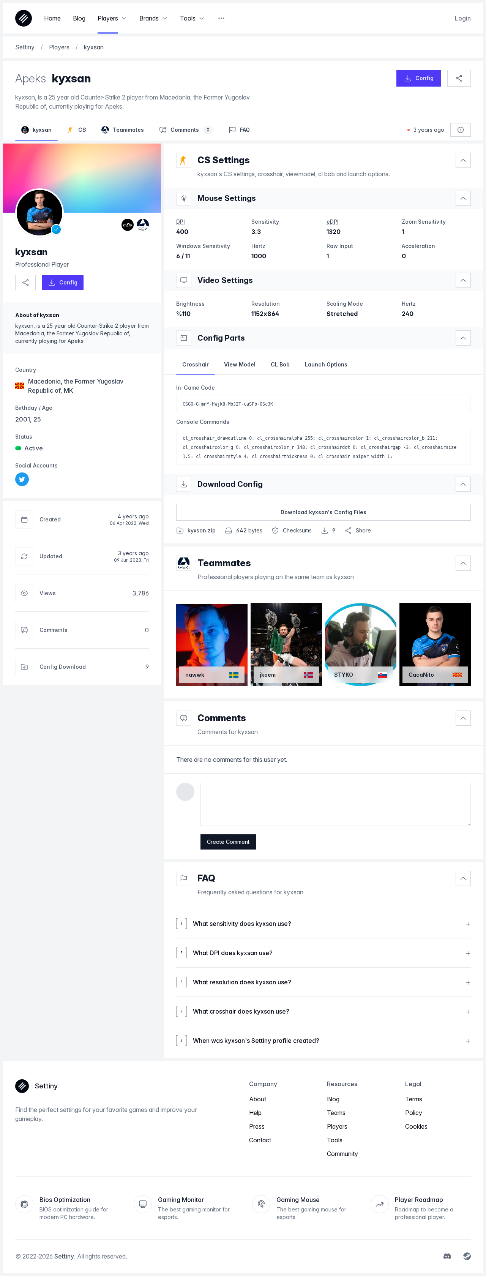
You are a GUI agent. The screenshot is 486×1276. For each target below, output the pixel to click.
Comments (221, 717)
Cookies (416, 1126)
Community (342, 1154)
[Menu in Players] (124, 18)
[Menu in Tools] (202, 18)
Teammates (224, 563)
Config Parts (221, 338)
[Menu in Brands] (165, 18)
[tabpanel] (323, 424)
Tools (334, 1140)
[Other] (221, 18)
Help (255, 1112)
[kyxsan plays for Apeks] (143, 225)
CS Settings (223, 160)
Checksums (297, 530)
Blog (333, 1099)
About (257, 1099)
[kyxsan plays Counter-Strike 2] (128, 225)
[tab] (195, 364)
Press (257, 1126)
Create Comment (228, 842)
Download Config (230, 484)
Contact (260, 1140)
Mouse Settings (226, 198)
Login (463, 18)
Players (337, 1126)
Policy (413, 1112)
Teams (336, 1112)
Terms (413, 1099)
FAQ (206, 878)
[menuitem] (22, 479)
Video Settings (225, 280)
